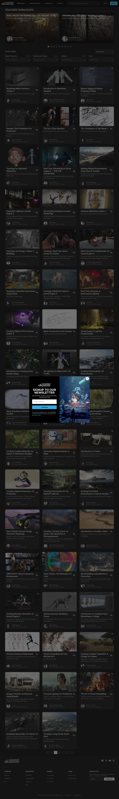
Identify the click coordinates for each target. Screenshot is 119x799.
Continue (44, 407)
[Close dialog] (87, 378)
